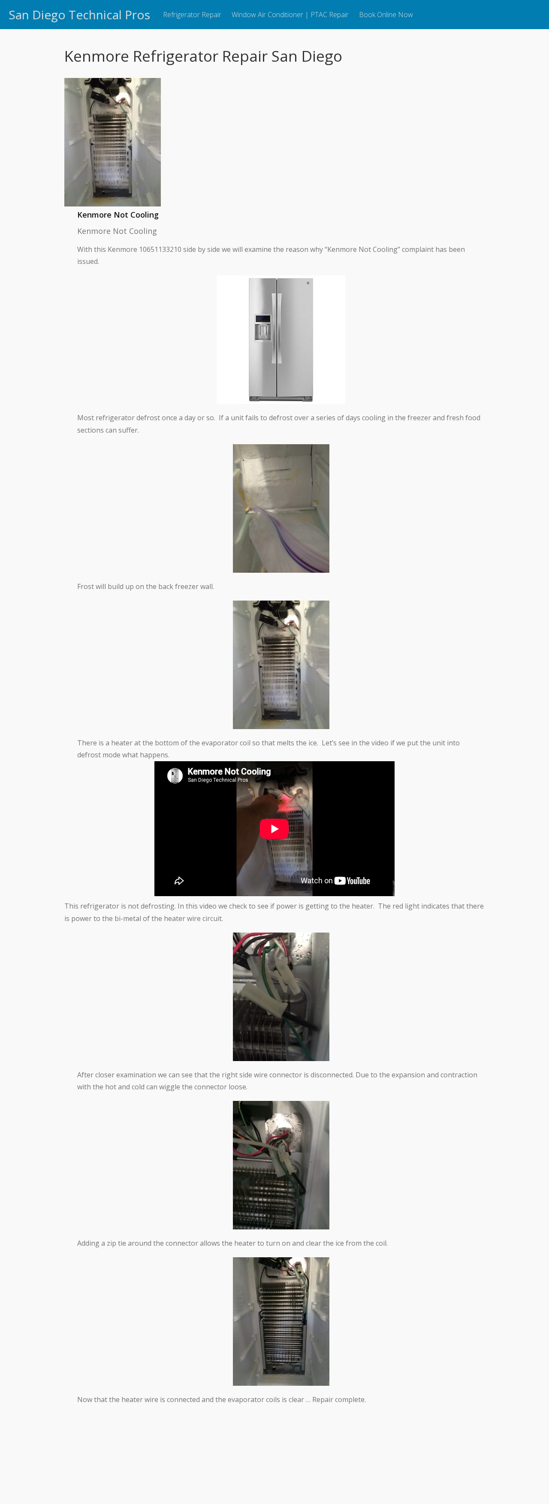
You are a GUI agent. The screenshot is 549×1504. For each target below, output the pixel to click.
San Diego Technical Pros (79, 15)
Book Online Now (386, 14)
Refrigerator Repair (192, 14)
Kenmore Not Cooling (118, 214)
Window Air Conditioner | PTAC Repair (290, 14)
